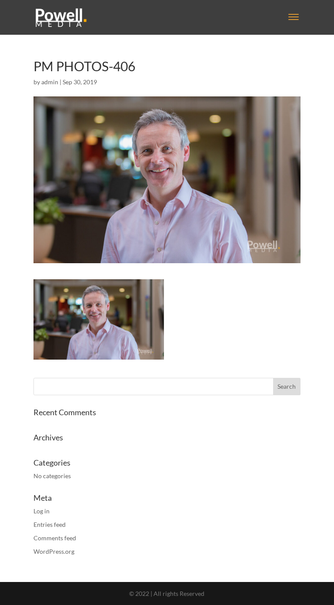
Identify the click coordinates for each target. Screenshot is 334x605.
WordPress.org (53, 551)
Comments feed (54, 538)
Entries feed (49, 524)
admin (49, 82)
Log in (41, 511)
